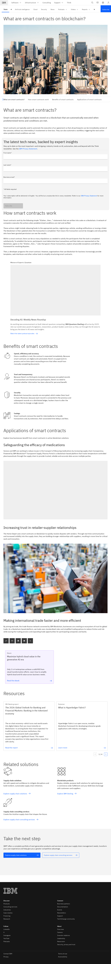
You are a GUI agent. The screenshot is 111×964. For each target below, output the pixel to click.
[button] (103, 2)
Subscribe (8, 206)
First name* (7, 153)
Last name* (7, 165)
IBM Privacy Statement (28, 149)
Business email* (9, 177)
